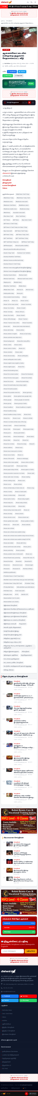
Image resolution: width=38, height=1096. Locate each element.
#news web (16, 524)
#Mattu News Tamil (9, 289)
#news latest (30, 436)
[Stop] (33, 102)
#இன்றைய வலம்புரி (10, 624)
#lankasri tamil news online (25, 278)
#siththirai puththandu (10, 572)
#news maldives (8, 447)
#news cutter (18, 352)
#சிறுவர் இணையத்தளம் (11, 651)
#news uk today (8, 513)
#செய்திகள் (25, 651)
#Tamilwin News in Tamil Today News (14, 576)
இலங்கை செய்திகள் (9, 1034)
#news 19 (6, 300)
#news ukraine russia (9, 517)
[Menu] (35, 2)
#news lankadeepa (19, 436)
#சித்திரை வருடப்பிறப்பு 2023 (12, 642)
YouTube (25, 996)
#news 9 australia (27, 323)
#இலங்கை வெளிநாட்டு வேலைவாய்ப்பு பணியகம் (19, 609)
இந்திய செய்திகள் (8, 1027)
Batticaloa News (7, 1010)
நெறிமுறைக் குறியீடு (9, 1058)
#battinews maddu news (10, 209)
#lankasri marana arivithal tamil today (13, 260)
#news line (16, 440)
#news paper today (22, 466)
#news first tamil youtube (10, 389)
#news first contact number (11, 374)
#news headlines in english (23, 407)
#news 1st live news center (11, 304)
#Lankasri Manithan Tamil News (12, 257)
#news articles (20, 330)
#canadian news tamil (19, 212)
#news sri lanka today (9, 495)
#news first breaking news (11, 370)
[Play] (29, 102)
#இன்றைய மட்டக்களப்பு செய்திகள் (14, 620)
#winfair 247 (24, 594)
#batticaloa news (8, 201)
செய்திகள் (9, 21)
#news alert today (8, 330)
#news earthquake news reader (12, 359)
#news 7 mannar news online (11, 323)
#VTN (16, 594)
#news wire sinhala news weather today (14, 532)
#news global (7, 396)
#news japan (16, 429)
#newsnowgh (29, 565)
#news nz (20, 455)
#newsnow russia (17, 565)
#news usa (7, 524)
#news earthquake (23, 356)
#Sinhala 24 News (27, 569)
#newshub (19, 561)
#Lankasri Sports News (10, 275)
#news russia (7, 484)
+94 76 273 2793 (8, 988)
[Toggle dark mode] (31, 2)
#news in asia (16, 418)
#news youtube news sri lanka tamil (13, 554)
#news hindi (27, 414)
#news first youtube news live (12, 392)
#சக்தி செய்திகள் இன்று (11, 631)
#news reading (26, 477)
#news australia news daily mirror (13, 337)
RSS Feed (5, 1068)
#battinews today (24, 209)
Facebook (13, 71)
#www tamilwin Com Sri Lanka (11, 598)
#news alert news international (21, 326)
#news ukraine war (23, 517)
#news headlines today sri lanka (12, 414)
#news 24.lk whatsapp (9, 319)
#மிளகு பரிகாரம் (9, 670)
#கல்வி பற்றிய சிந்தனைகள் (12, 627)
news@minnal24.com (9, 991)
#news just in (7, 433)
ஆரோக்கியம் (6, 1024)
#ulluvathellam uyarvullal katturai (25, 587)
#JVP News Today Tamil (22, 234)
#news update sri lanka (27, 521)
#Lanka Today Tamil (9, 253)
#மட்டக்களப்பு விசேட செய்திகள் (13, 662)
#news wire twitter (9, 543)
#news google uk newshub (22, 400)
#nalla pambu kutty (9, 293)
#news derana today (9, 356)
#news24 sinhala (8, 561)
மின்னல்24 (6, 173)
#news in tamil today (19, 425)
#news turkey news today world (12, 510)
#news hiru (7, 418)
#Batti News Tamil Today (22, 194)
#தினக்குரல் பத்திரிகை (11, 655)
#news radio (31, 473)
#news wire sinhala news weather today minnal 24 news (19, 535)
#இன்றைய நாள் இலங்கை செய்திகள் (15, 616)
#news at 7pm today (25, 334)
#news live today (21, 444)
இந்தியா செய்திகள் (8, 1031)
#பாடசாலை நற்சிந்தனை (11, 659)
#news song (30, 488)
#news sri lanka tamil (20, 491)
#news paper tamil (9, 466)
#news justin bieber (19, 433)
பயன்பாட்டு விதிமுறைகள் (10, 1055)
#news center (18, 345)
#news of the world (9, 458)
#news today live (8, 502)
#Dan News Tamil (8, 216)
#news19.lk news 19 (28, 558)
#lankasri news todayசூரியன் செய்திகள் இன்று (17, 271)
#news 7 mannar (23, 319)
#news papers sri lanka (27, 469)
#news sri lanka (8, 491)
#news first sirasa (8, 381)
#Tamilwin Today (29, 583)
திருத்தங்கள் (6, 1062)
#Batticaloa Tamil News (10, 205)
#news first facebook (27, 374)
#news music (19, 447)
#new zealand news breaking (11, 297)
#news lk (32, 444)
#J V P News (7, 220)
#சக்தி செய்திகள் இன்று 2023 (12, 635)
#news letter (7, 440)
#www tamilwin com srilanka (11, 602)
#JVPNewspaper (8, 245)
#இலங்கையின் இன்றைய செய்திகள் (15, 613)
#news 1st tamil (21, 308)
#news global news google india (22, 396)
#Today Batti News (9, 587)
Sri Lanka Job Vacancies (26, 1085)
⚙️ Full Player (33, 1093)
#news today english (23, 499)
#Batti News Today (9, 198)
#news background (9, 341)
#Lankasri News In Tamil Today (12, 264)
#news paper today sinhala (11, 469)
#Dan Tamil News (20, 216)
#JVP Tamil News (8, 238)
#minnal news (29, 289)
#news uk (26, 510)
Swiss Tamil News (7, 1013)
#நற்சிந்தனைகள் (26, 655)
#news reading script (9, 480)
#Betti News (7, 212)
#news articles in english (10, 334)
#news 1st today (8, 312)
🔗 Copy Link (18, 75)
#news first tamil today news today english (15, 385)
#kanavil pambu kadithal (21, 245)
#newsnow (7, 565)
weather (4, 1020)
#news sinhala (18, 484)
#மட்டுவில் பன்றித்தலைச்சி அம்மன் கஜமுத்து (17, 666)
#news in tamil (7, 425)
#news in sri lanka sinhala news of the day (15, 422)
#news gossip (7, 403)
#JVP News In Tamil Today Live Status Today (15, 227)
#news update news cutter (11, 521)
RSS (25, 1088)
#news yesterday (8, 550)
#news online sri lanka (27, 462)
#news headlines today (10, 411)
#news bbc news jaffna (23, 341)
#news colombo (8, 352)
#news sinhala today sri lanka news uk (14, 488)
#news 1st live (24, 300)
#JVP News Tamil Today (21, 231)
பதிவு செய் (31, 951)
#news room (21, 480)
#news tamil (21, 495)
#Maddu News (18, 282)
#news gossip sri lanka (20, 403)
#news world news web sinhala (12, 547)
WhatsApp (8, 75)
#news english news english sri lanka (14, 363)
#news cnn (22, 348)
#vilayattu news (8, 594)
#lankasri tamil (23, 275)
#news (24, 297)
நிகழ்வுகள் (7, 183)
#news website (26, 524)
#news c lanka (7, 345)
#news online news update (11, 462)
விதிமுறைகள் (15, 1088)
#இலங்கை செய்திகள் (10, 605)
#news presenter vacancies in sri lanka (14, 473)
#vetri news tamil (19, 591)
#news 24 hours (20, 312)
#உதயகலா (22, 624)
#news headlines (8, 407)
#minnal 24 (20, 289)
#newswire (7, 569)
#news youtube (20, 550)
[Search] (28, 2)
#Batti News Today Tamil (23, 198)
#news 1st (14, 300)
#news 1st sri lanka (9, 308)
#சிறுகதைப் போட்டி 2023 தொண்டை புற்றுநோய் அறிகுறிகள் (18, 647)
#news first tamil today (22, 381)
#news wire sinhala (9, 528)
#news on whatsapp (22, 458)
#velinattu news (8, 591)
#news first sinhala (27, 378)
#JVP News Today (8, 234)
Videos (4, 188)
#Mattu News (22, 286)
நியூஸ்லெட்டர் (6, 1065)
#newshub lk (28, 561)
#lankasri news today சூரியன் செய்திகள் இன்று (17, 268)
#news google (7, 400)
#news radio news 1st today (11, 477)
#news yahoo (27, 547)
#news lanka (7, 436)
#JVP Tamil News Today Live (11, 242)
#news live (25, 440)
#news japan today (28, 429)
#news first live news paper (11, 378)
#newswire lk (16, 569)
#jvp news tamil (8, 231)
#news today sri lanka (9, 506)
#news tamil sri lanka (9, 499)
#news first (21, 367)
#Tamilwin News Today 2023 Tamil (13, 583)
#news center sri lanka (10, 348)
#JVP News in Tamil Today (10, 223)
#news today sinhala (21, 502)
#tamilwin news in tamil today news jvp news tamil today (18, 580)
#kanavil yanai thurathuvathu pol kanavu (14, 249)
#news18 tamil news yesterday (12, 558)
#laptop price (7, 282)
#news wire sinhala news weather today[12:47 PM (17, 539)
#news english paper (9, 367)
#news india (7, 429)
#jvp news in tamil (26, 220)
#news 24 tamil (21, 315)
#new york (20, 293)
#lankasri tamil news (9, 278)
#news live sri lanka (9, 444)
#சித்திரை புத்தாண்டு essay (12, 638)
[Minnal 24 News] (6, 2)
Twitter (23, 71)
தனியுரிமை (4, 1088)
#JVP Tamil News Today (22, 238)
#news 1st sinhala (26, 304)
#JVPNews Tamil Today (28, 242)
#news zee (29, 554)
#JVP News (16, 220)
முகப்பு (3, 21)
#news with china (21, 543)
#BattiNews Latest (23, 205)
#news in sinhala (27, 418)
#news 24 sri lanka (9, 315)
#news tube (21, 506)
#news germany (27, 392)
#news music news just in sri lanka (13, 451)
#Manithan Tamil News (10, 286)
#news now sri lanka (9, 455)
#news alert (7, 326)
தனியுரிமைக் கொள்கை (10, 1051)
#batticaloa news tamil (21, 201)
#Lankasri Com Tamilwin (23, 253)
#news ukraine (19, 513)
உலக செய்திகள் (9, 185)
